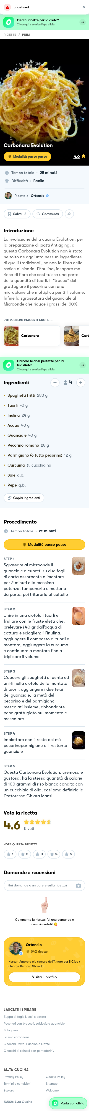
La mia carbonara (16, 1037)
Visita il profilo (44, 977)
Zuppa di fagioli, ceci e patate (25, 1016)
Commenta (50, 214)
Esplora (9, 1090)
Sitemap (52, 1083)
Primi (26, 34)
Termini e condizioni (17, 1083)
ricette (10, 34)
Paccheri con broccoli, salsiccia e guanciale (34, 1023)
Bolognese (11, 1030)
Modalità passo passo (30, 156)
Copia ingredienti (26, 498)
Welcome (52, 1090)
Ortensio (37, 196)
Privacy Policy (14, 1077)
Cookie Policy (55, 1077)
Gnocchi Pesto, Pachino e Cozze (27, 1044)
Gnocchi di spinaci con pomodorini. (29, 1050)
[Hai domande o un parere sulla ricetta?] (40, 885)
